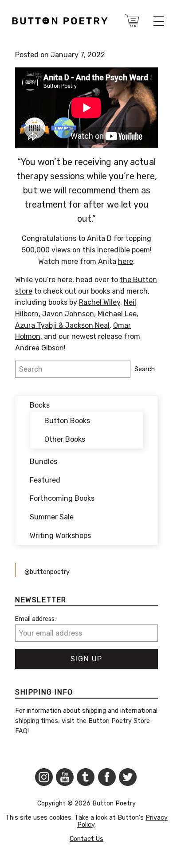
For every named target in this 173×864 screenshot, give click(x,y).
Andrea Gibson (39, 348)
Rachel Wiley (99, 302)
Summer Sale (52, 517)
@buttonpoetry (47, 572)
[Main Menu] (158, 21)
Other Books (64, 439)
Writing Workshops (60, 535)
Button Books (67, 420)
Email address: (35, 619)
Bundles (43, 461)
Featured (45, 480)
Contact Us (86, 839)
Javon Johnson (68, 314)
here (125, 261)
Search (144, 369)
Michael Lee (117, 314)
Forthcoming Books (62, 498)
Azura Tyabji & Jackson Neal (62, 325)
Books (40, 405)
